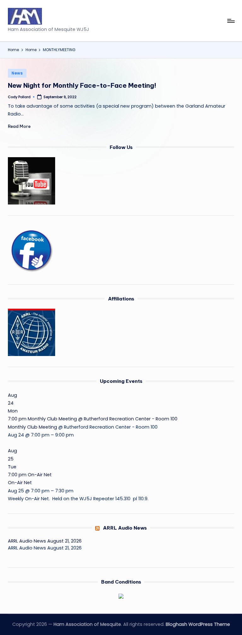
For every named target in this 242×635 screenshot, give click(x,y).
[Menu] (230, 21)
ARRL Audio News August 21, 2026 (45, 541)
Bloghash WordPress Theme (198, 624)
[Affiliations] (31, 332)
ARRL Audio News (125, 528)
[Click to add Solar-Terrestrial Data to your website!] (121, 596)
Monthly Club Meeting (32, 427)
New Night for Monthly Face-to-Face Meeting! (82, 85)
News (17, 73)
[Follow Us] (31, 180)
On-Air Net (20, 482)
